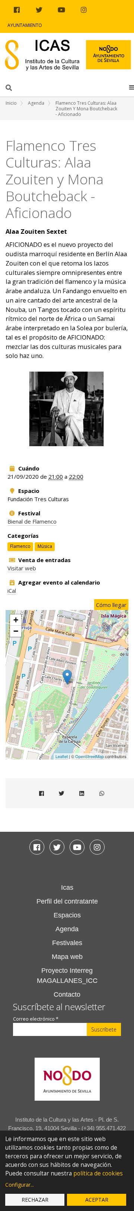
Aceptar (96, 1199)
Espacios (67, 915)
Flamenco (20, 546)
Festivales (67, 943)
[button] (131, 87)
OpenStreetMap (89, 756)
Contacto (67, 994)
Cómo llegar (111, 604)
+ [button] (15, 620)
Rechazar (35, 1199)
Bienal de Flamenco (32, 521)
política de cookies (98, 1173)
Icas (67, 887)
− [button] (15, 631)
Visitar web (21, 568)
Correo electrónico (35, 1019)
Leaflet (61, 756)
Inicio (11, 103)
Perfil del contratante (67, 901)
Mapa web (67, 956)
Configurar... (19, 1184)
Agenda (36, 103)
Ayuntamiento (24, 25)
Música (45, 546)
